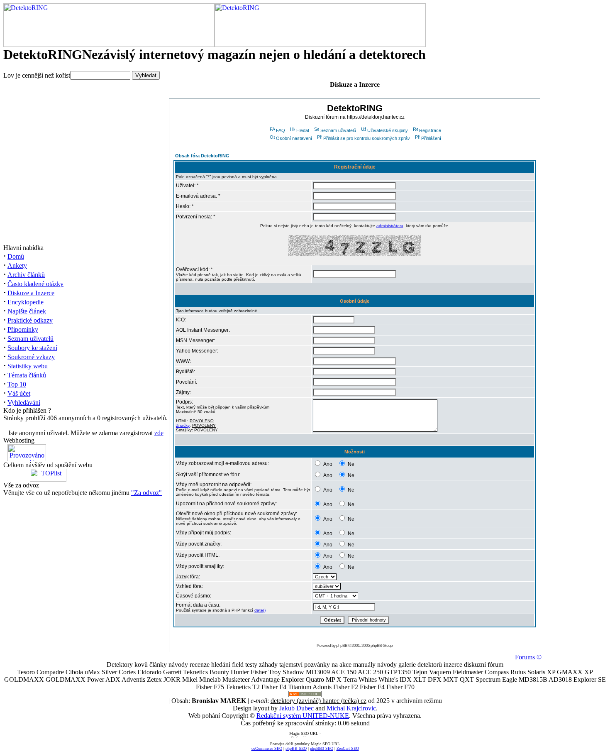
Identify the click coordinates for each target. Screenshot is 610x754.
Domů (15, 256)
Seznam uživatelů (30, 338)
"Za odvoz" (146, 492)
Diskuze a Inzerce (30, 292)
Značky (183, 425)
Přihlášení (431, 138)
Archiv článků (26, 274)
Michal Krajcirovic (351, 708)
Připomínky (22, 329)
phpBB (341, 645)
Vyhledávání (23, 402)
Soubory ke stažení (32, 347)
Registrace (430, 130)
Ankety (17, 265)
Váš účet (18, 393)
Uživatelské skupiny (387, 130)
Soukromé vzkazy (31, 356)
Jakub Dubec (296, 708)
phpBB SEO (296, 748)
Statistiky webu (27, 366)
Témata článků (26, 375)
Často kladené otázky (35, 283)
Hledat (302, 130)
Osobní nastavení (294, 138)
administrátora (389, 225)
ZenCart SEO (348, 748)
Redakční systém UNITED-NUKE (302, 715)
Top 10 (16, 384)
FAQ (280, 130)
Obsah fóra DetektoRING (202, 155)
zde (158, 432)
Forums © (528, 657)
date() (260, 610)
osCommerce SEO (266, 748)
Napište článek (26, 311)
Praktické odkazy (30, 320)
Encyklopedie (25, 302)
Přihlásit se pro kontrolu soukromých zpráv (366, 138)
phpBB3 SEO (321, 748)
